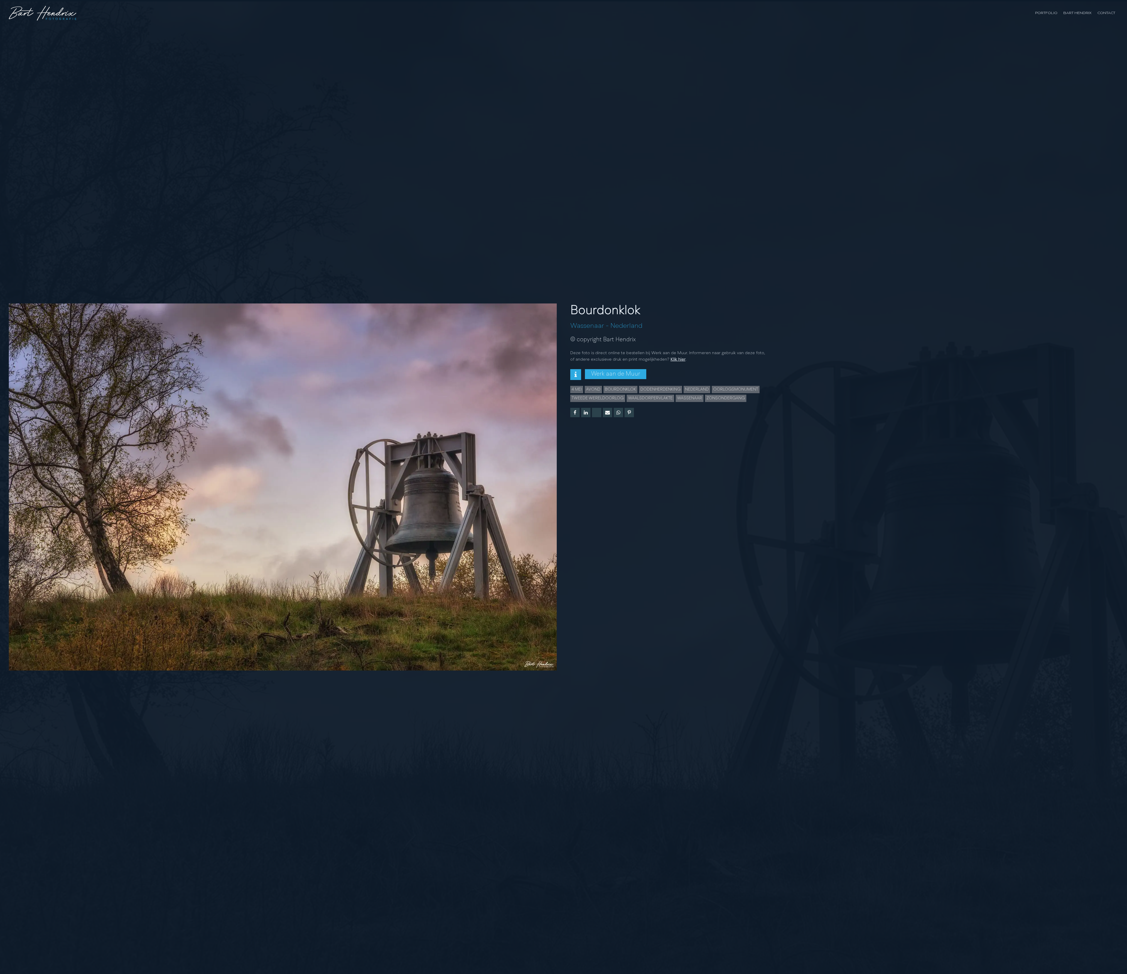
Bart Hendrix (1077, 13)
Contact (1106, 13)
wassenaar (689, 398)
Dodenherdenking (660, 389)
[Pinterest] (629, 412)
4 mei (577, 389)
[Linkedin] (586, 412)
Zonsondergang (725, 398)
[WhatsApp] (618, 412)
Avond (593, 389)
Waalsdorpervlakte (650, 398)
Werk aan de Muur (615, 374)
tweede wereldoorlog (598, 398)
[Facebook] (575, 412)
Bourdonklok (620, 389)
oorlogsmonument (735, 389)
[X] (596, 412)
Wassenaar (587, 326)
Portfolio (1046, 13)
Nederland (626, 326)
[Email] (607, 412)
